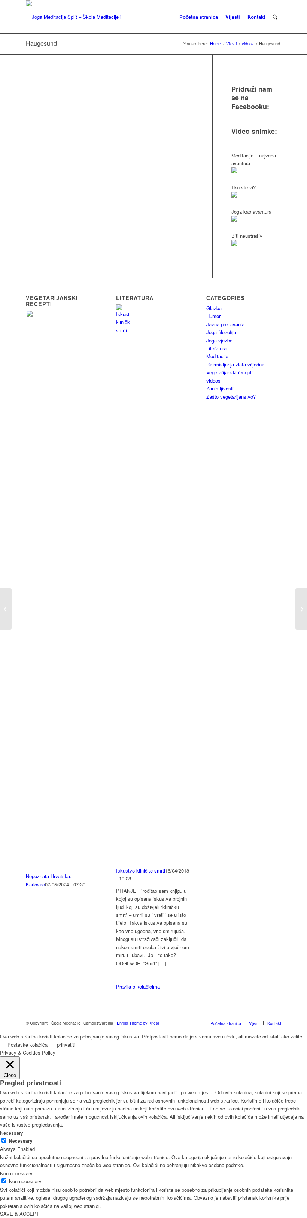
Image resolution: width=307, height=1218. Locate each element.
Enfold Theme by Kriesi (138, 1023)
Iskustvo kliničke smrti (140, 870)
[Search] (275, 16)
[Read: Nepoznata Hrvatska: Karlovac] (32, 315)
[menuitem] (199, 16)
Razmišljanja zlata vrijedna (235, 364)
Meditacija (217, 356)
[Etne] (6, 609)
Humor (213, 316)
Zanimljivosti (220, 388)
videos (213, 380)
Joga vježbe (219, 340)
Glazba (214, 308)
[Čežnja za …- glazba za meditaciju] (301, 609)
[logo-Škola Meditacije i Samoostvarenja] (75, 16)
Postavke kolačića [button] (27, 1044)
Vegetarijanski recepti (229, 372)
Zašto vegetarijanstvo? (231, 396)
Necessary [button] (11, 1132)
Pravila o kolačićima (138, 986)
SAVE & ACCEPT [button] (19, 1213)
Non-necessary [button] (16, 1173)
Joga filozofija (221, 332)
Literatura (216, 348)
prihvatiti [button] (66, 1044)
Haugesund (41, 43)
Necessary (21, 1141)
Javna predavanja (225, 324)
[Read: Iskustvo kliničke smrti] (123, 330)
